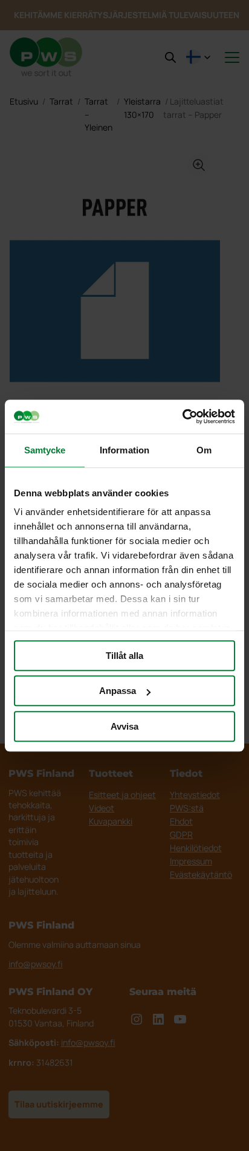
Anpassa (117, 691)
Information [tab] (124, 450)
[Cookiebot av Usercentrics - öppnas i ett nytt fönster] (182, 416)
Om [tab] (204, 450)
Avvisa (124, 726)
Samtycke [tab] (45, 450)
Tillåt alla (124, 655)
